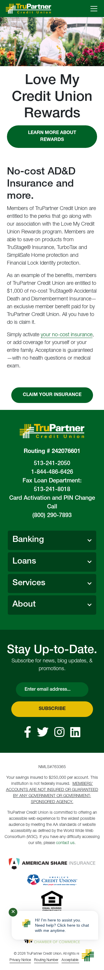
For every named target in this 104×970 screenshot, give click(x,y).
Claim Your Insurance (52, 395)
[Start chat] (87, 955)
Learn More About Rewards (52, 136)
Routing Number (46, 960)
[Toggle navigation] (94, 8)
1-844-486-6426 (52, 472)
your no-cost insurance (66, 335)
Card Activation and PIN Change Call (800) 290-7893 (52, 507)
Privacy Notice (20, 960)
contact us (65, 843)
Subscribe (52, 709)
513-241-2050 (52, 464)
